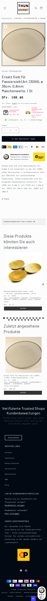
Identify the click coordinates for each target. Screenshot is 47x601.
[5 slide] (17, 318)
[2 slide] (7, 318)
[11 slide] (36, 318)
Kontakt (8, 452)
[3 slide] (10, 318)
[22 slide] (35, 320)
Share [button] (6, 199)
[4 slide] (14, 318)
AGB (6, 479)
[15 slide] (12, 320)
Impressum (9, 458)
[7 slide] (23, 318)
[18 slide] (22, 320)
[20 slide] (28, 320)
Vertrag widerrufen (13, 437)
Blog (7, 485)
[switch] (42, 597)
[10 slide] (33, 318)
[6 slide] (20, 318)
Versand (14, 103)
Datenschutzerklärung (32, 592)
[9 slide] (30, 318)
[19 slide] (25, 320)
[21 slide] (32, 320)
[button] (4, 8)
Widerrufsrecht (12, 463)
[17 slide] (19, 320)
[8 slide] (27, 318)
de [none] (33, 598)
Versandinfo (10, 469)
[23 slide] (38, 320)
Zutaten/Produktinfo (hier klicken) (19, 221)
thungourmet (22, 589)
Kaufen (23, 308)
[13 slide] (43, 318)
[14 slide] (9, 320)
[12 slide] (40, 318)
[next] (42, 284)
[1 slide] (4, 318)
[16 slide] (15, 320)
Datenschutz (10, 474)
